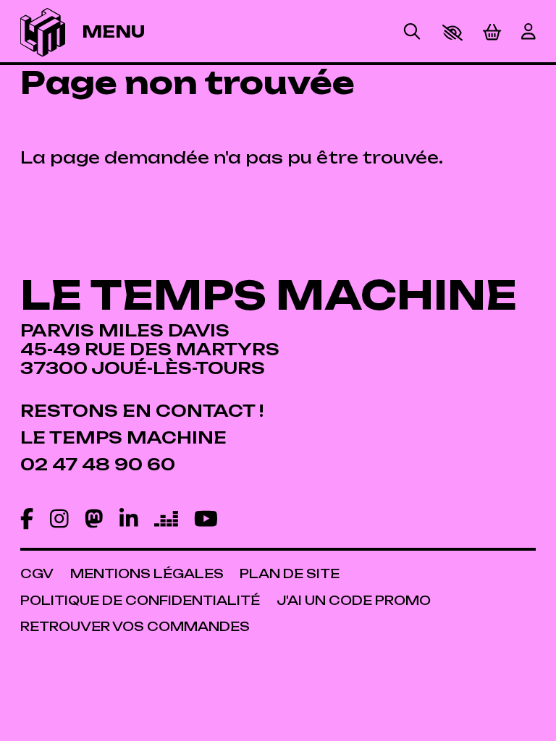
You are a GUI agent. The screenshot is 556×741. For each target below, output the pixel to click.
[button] (452, 33)
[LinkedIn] (128, 519)
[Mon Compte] (528, 32)
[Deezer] (166, 519)
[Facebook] (26, 519)
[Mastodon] (94, 519)
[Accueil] (42, 32)
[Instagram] (59, 519)
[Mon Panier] (492, 32)
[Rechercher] (412, 32)
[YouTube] (206, 519)
